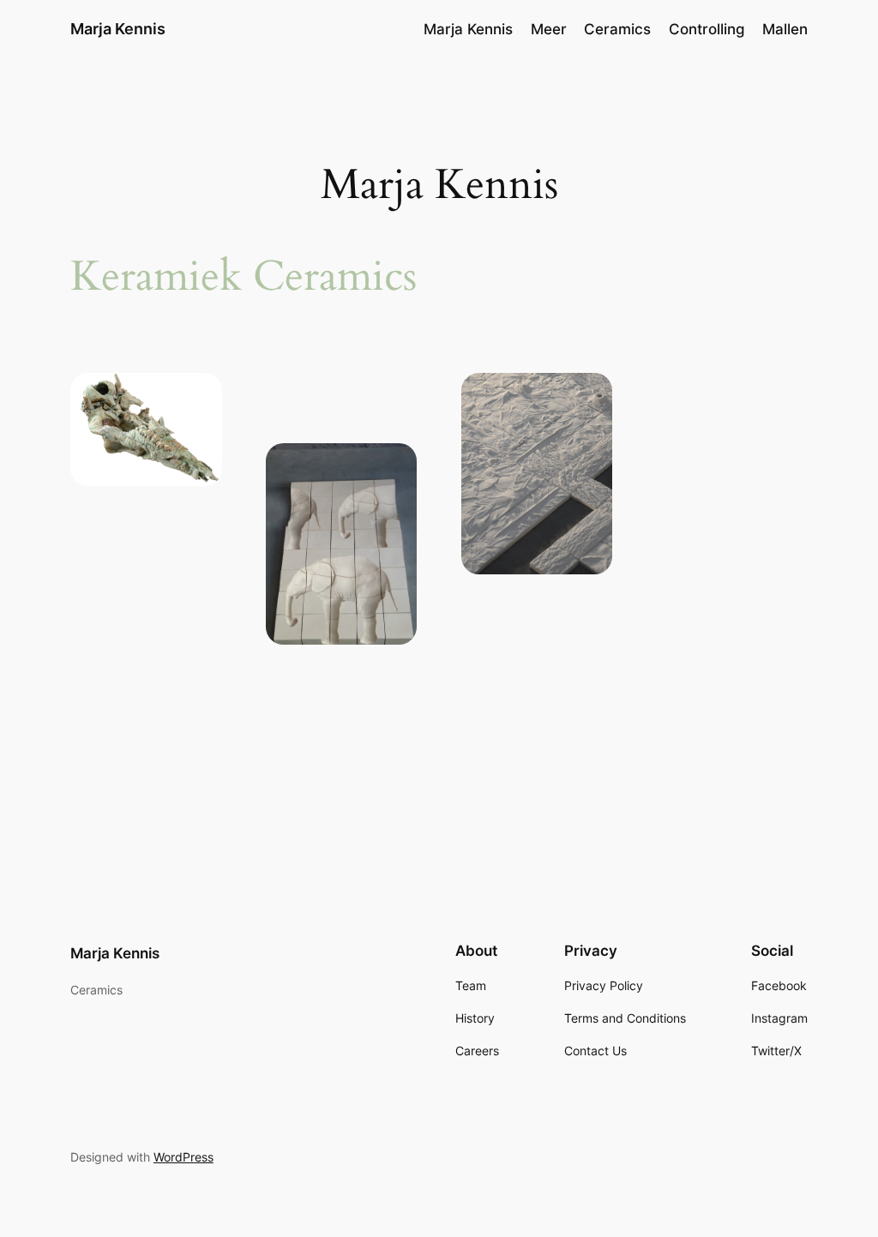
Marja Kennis (117, 29)
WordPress (183, 1157)
